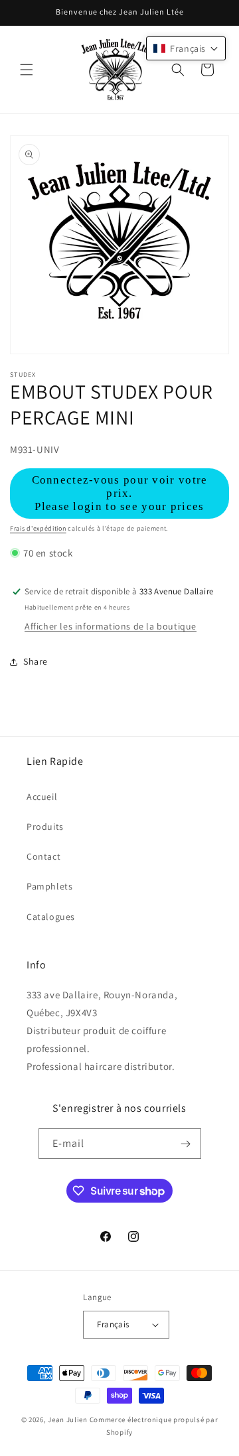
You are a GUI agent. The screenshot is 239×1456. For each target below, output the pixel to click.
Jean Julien (68, 1419)
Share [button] (35, 661)
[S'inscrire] (185, 1143)
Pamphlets (49, 886)
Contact (43, 856)
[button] (26, 69)
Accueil (42, 797)
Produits (45, 826)
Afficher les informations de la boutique (111, 626)
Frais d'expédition (38, 528)
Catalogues (51, 917)
